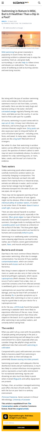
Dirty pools (31, 128)
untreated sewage (9, 111)
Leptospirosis (7, 278)
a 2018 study (19, 307)
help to (25, 62)
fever (9, 244)
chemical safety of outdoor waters (15, 203)
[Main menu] (3, 3)
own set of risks (8, 123)
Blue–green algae (16, 217)
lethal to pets (27, 233)
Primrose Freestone (9, 397)
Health (4, 21)
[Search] (39, 3)
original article (22, 409)
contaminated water (10, 261)
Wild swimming (8, 52)
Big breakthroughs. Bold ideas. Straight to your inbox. (21, 417)
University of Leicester (21, 399)
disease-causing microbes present (24, 359)
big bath (17, 139)
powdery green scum (11, 225)
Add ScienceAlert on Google (14, 28)
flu (13, 295)
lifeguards (17, 379)
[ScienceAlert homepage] (21, 2)
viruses (15, 264)
